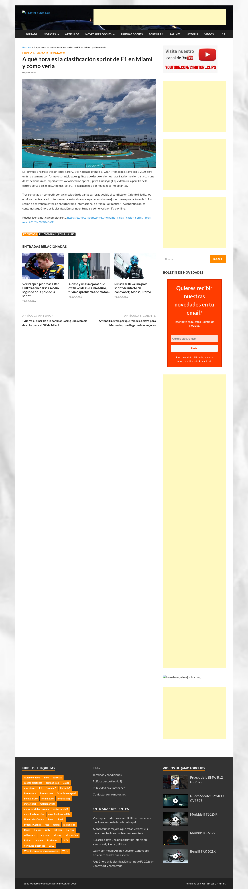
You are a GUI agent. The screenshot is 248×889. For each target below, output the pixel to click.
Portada (31, 34)
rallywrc (39, 840)
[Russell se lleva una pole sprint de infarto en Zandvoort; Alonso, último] (135, 267)
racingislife (69, 824)
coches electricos (33, 782)
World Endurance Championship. (41, 850)
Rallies (37, 829)
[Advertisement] (159, 17)
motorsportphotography (36, 809)
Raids (27, 829)
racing (56, 824)
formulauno (47, 798)
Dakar (66, 782)
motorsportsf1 (60, 809)
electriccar (29, 788)
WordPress (208, 883)
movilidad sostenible (59, 814)
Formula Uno (57, 53)
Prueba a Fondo (56, 819)
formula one (46, 793)
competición (52, 782)
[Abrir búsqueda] (224, 34)
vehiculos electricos (34, 845)
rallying (57, 835)
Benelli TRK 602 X (203, 851)
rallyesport (30, 835)
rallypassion (71, 835)
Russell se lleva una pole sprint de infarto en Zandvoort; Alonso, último (132, 288)
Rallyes (175, 34)
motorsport (30, 803)
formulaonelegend (66, 793)
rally (47, 829)
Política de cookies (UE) (107, 781)
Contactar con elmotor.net (109, 794)
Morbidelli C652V (203, 833)
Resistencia (53, 840)
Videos (209, 34)
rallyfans (44, 835)
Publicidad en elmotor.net (109, 787)
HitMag (221, 883)
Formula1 (65, 788)
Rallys (27, 840)
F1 (40, 234)
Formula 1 (156, 34)
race (47, 824)
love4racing (63, 798)
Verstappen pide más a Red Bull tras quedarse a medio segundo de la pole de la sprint (40, 290)
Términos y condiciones (107, 774)
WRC (65, 850)
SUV (65, 840)
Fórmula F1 (42, 53)
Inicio (96, 768)
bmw (46, 777)
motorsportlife (47, 803)
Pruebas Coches (132, 34)
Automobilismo (32, 777)
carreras (57, 777)
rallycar (58, 829)
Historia (192, 34)
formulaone (30, 793)
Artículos (72, 34)
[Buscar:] (194, 259)
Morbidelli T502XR (203, 814)
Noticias (50, 34)
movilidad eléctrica (34, 814)
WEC (51, 845)
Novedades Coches (98, 34)
